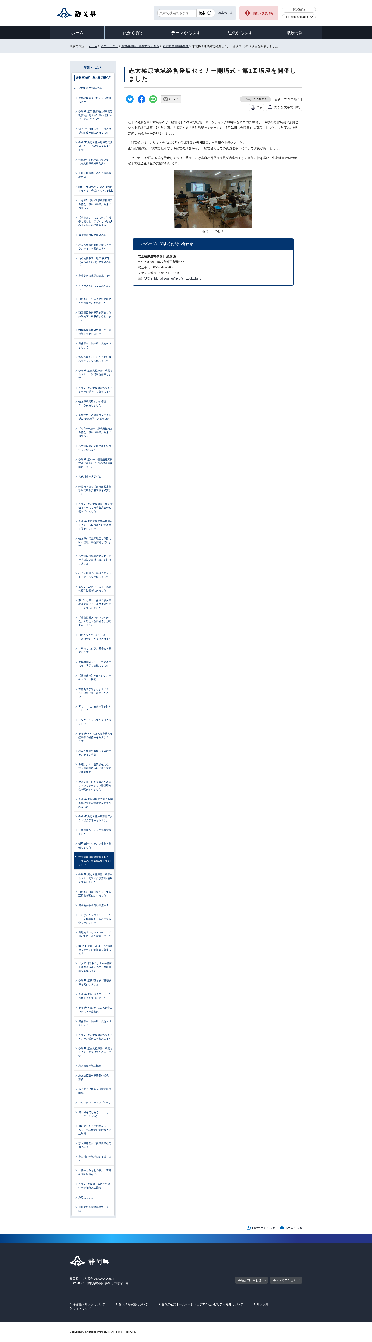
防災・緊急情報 (263, 13)
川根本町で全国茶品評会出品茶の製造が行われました (94, 301)
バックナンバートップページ (94, 1102)
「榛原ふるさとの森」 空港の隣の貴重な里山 (94, 1172)
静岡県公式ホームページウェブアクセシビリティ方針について (202, 1304)
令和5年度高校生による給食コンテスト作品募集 (95, 1009)
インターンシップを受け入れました (94, 722)
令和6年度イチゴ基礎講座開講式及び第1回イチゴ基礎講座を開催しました (95, 463)
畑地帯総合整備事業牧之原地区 (94, 1209)
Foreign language (297, 16)
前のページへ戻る (263, 1227)
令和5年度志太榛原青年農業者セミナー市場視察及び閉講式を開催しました (95, 525)
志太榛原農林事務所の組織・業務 (94, 1077)
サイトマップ (81, 1308)
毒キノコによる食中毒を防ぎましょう (94, 708)
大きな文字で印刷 (287, 107)
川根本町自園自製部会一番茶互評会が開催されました (94, 893)
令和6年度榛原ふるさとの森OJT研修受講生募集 (94, 1185)
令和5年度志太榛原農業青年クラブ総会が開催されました (95, 818)
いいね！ (174, 99)
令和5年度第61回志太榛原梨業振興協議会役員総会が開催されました (95, 803)
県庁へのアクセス (284, 1280)
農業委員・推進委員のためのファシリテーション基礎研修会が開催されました (94, 785)
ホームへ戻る (293, 1227)
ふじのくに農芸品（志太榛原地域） (94, 1091)
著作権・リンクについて (89, 1304)
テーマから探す (186, 32)
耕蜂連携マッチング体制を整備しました (94, 845)
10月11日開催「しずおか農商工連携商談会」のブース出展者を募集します (95, 967)
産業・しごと (109, 46)
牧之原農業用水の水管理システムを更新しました (94, 403)
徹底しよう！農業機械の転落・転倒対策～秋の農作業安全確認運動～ (94, 768)
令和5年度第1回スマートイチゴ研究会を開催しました (94, 996)
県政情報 (294, 32)
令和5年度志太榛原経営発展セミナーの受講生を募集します (95, 1036)
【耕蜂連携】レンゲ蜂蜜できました (94, 831)
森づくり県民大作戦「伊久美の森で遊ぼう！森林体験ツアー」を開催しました (94, 604)
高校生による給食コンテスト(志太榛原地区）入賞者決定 (94, 417)
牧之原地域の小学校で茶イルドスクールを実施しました (94, 575)
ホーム (77, 32)
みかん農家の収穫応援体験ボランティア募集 (94, 753)
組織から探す (240, 32)
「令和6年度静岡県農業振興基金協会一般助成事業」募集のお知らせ (95, 432)
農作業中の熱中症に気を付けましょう (94, 1023)
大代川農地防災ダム (89, 476)
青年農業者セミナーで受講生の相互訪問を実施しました (94, 664)
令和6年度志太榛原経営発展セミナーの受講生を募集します (95, 389)
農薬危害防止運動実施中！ (93, 905)
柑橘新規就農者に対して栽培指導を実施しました (94, 332)
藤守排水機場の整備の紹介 (93, 235)
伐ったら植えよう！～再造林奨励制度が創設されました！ (94, 130)
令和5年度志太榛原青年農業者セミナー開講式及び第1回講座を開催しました (95, 878)
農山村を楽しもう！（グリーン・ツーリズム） (94, 1114)
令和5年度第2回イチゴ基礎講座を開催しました (94, 982)
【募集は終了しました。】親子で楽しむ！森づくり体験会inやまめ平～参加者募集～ (95, 221)
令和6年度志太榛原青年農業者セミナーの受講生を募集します (95, 374)
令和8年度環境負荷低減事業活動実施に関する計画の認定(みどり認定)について (95, 115)
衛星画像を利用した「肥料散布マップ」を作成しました (94, 359)
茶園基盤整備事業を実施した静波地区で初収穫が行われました (94, 316)
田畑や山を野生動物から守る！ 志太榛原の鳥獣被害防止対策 (94, 1129)
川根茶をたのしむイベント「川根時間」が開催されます (94, 636)
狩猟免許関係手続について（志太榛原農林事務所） (93, 161)
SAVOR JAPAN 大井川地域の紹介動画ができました (94, 588)
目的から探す (131, 32)
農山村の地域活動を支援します (94, 1158)
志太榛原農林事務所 (176, 46)
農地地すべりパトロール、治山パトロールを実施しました (94, 934)
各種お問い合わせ (249, 1280)
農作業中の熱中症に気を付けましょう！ (94, 345)
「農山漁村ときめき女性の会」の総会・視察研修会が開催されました (94, 621)
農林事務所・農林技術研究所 (140, 46)
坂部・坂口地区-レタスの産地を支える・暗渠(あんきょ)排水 (95, 188)
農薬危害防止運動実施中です (94, 275)
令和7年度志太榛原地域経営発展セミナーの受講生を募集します (95, 146)
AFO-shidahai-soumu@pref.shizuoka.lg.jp (172, 278)
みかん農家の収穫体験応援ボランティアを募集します (94, 246)
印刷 (259, 107)
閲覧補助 (299, 9)
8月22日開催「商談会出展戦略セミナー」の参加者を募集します (95, 950)
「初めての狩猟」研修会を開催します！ (94, 650)
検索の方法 (225, 13)
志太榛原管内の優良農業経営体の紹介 (94, 1145)
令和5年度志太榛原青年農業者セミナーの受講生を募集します (95, 1052)
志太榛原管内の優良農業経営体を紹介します (94, 447)
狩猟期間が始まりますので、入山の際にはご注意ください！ (94, 693)
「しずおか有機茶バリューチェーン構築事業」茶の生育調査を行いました (94, 919)
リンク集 (262, 1304)
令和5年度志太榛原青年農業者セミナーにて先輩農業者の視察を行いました (95, 507)
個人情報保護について (133, 1304)
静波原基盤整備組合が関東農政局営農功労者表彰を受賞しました (94, 490)
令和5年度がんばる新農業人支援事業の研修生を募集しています (95, 737)
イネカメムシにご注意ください (94, 287)
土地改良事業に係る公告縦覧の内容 (94, 99)
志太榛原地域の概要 (89, 1065)
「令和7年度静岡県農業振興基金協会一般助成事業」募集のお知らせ (95, 204)
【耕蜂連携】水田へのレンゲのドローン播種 (94, 677)
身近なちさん (86, 1197)
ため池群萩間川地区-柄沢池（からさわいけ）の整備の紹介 (94, 262)
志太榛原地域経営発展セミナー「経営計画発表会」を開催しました (94, 559)
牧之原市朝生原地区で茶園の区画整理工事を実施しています (94, 542)
